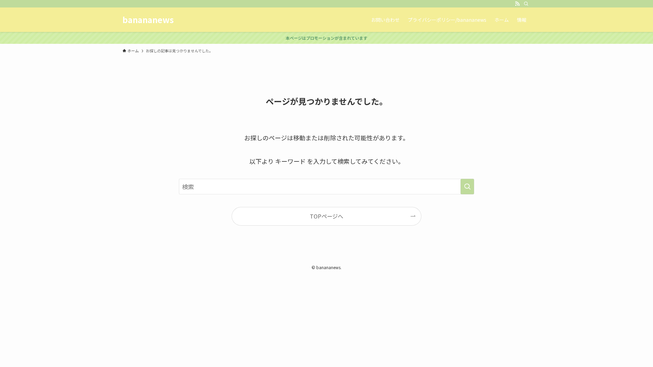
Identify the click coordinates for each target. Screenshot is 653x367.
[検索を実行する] (467, 186)
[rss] (517, 3)
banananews (148, 20)
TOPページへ (326, 216)
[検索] (526, 3)
